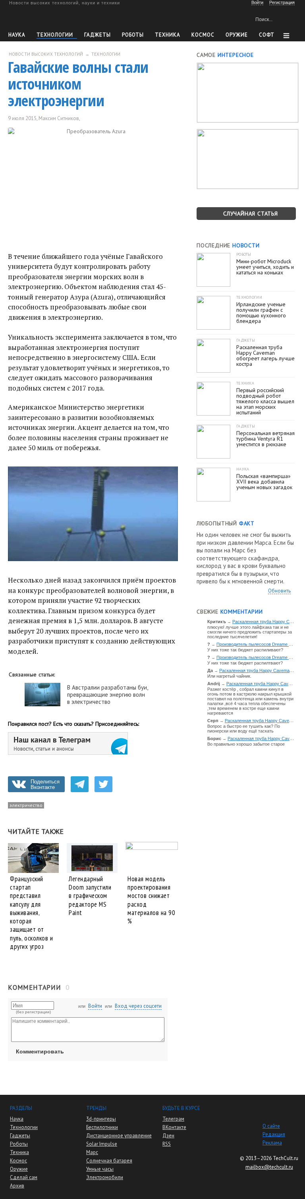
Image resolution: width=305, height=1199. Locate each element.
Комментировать (40, 1051)
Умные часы (100, 1169)
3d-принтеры (101, 1118)
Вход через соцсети (138, 1006)
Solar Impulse (101, 1144)
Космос (202, 34)
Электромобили (104, 1177)
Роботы (133, 34)
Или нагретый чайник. (229, 676)
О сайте (271, 1126)
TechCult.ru (285, 1158)
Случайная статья (250, 213)
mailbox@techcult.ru (269, 1167)
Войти (95, 1006)
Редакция (274, 1134)
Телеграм (173, 1118)
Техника (167, 34)
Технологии (55, 34)
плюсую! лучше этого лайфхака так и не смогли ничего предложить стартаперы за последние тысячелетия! (249, 632)
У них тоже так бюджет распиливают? (245, 649)
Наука (16, 34)
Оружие (237, 34)
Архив (17, 1185)
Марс (92, 1152)
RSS (166, 1144)
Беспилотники (102, 1127)
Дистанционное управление (119, 1135)
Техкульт (45, 18)
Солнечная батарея (109, 1160)
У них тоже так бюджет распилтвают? (245, 663)
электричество (26, 805)
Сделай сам (23, 1177)
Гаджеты (97, 34)
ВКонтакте (174, 1127)
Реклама (272, 1142)
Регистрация (282, 2)
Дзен (168, 1135)
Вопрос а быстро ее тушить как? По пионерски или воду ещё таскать (243, 728)
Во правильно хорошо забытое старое (246, 744)
